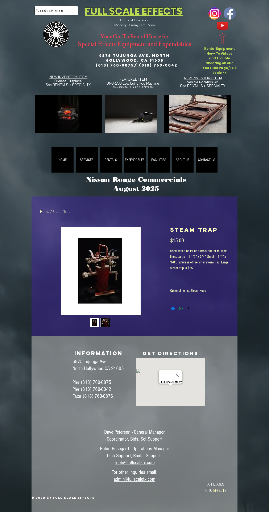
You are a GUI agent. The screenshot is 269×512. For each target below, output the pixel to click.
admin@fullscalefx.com (134, 479)
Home (45, 211)
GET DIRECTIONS (171, 353)
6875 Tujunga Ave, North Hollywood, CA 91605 (134, 58)
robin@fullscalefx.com (135, 462)
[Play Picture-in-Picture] (89, 127)
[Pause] (40, 127)
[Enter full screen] (96, 127)
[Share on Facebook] (172, 308)
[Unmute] (47, 127)
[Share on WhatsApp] (180, 308)
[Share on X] (188, 308)
